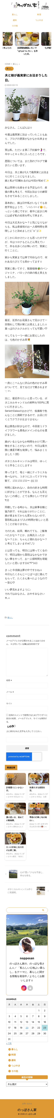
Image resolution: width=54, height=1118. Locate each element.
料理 (39, 14)
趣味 (15, 20)
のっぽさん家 (27, 1110)
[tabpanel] (27, 44)
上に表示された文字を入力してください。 (24, 731)
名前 (9, 680)
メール (10, 692)
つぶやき (39, 20)
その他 (15, 25)
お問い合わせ (27, 1104)
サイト (9, 703)
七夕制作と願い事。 (27, 48)
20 (27, 1027)
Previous (5, 43)
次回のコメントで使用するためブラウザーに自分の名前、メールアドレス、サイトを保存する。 (26, 718)
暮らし (15, 14)
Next (48, 43)
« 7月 (9, 1043)
